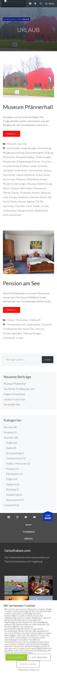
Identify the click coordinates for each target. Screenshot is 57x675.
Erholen (35, 161)
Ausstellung (44, 148)
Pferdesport (12, 473)
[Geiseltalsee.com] (13, 3)
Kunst (47, 174)
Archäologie (13, 148)
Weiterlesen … (11, 134)
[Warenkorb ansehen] (35, 3)
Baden (9, 448)
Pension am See (21, 283)
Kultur (39, 174)
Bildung (49, 152)
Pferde (6, 192)
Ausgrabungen (29, 148)
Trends (36, 206)
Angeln (10, 442)
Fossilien (46, 161)
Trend (29, 206)
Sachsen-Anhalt (38, 197)
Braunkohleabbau (25, 157)
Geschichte (9, 174)
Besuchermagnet (34, 152)
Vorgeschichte (25, 210)
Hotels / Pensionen (17, 319)
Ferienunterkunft (16, 324)
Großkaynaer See (12, 328)
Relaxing (45, 192)
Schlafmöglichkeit (12, 333)
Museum (11, 143)
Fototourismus (14, 458)
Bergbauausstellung (13, 152)
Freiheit (24, 166)
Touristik (22, 143)
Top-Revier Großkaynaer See (19, 388)
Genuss (47, 170)
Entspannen (9, 161)
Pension (39, 328)
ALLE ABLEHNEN (39, 657)
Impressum (34, 670)
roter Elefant (10, 197)
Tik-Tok (39, 201)
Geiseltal (42, 166)
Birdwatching (13, 453)
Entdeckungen (43, 157)
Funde (33, 166)
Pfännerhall (39, 188)
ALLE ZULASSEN (16, 657)
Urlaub (45, 206)
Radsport (11, 484)
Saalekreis (23, 197)
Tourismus (8, 206)
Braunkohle (9, 157)
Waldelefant (41, 210)
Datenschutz (23, 670)
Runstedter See (12, 404)
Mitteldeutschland (36, 179)
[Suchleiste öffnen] (41, 3)
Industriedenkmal (25, 174)
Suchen (48, 359)
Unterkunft (35, 319)
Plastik (15, 192)
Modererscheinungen (14, 183)
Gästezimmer (33, 324)
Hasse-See (28, 328)
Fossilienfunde (11, 166)
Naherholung (45, 183)
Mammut (20, 179)
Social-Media (10, 201)
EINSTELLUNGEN (28, 664)
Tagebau (30, 201)
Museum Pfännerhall (28, 107)
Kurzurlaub (9, 179)
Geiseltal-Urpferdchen (15, 170)
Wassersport (13, 499)
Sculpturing (12, 494)
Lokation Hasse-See (14, 399)
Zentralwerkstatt (12, 214)
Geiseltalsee (35, 170)
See (50, 197)
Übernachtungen (32, 333)
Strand (21, 201)
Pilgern (10, 479)
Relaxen (36, 192)
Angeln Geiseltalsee (14, 394)
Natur (6, 188)
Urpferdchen (10, 210)
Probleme (25, 192)
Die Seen (8, 427)
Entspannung (23, 161)
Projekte (8, 432)
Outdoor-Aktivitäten (21, 188)
